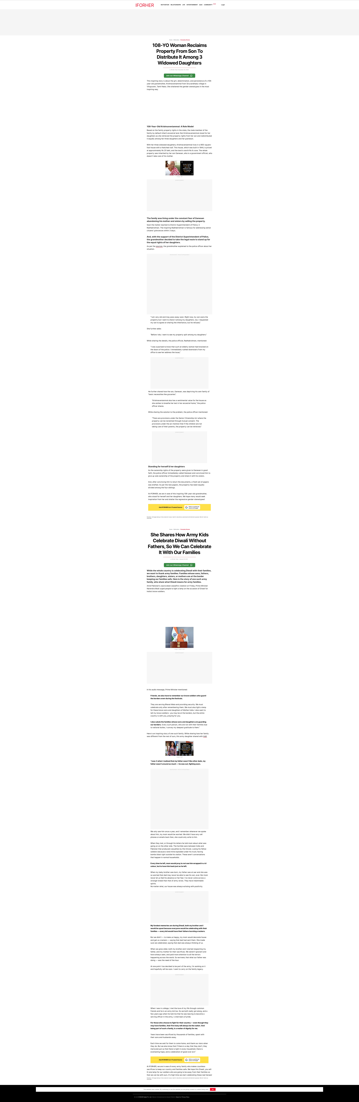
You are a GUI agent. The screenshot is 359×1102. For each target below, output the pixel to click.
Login (223, 5)
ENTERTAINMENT (192, 5)
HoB (205, 736)
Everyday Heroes (185, 40)
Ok (213, 1089)
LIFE (183, 5)
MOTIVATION (165, 5)
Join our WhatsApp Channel (177, 76)
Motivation (176, 40)
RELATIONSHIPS (176, 5)
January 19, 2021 (183, 559)
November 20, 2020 (183, 69)
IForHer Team (174, 69)
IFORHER (144, 4)
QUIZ (200, 5)
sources (159, 246)
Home (170, 40)
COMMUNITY (208, 5)
